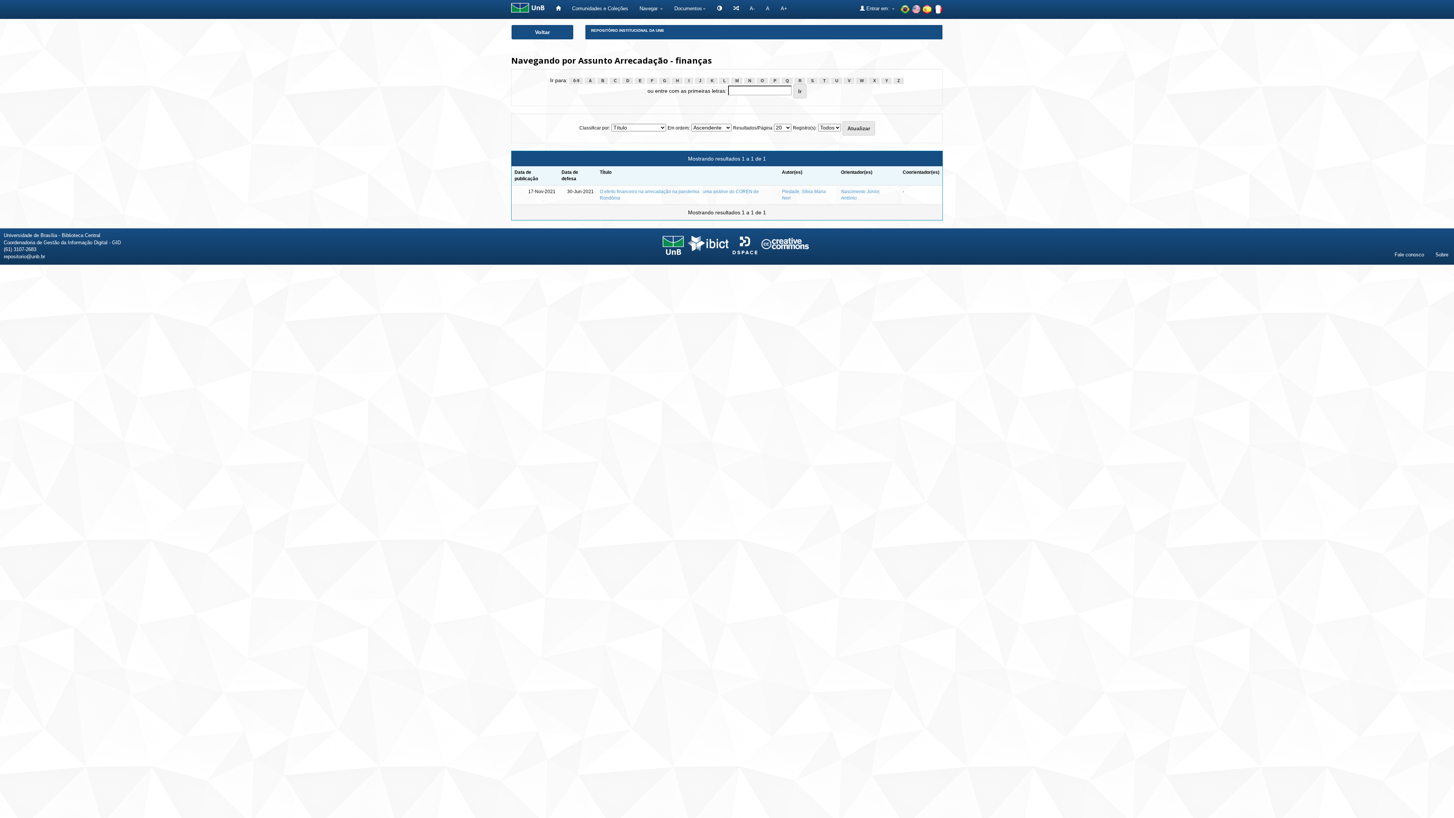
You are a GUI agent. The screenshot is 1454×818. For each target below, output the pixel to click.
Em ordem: (679, 128)
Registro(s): (805, 128)
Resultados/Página (752, 128)
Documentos (688, 8)
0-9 (576, 80)
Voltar (542, 32)
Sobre (1441, 255)
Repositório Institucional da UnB (627, 30)
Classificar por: (594, 128)
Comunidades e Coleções (600, 8)
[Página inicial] (558, 8)
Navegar (649, 8)
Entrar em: (878, 8)
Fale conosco (1409, 255)
